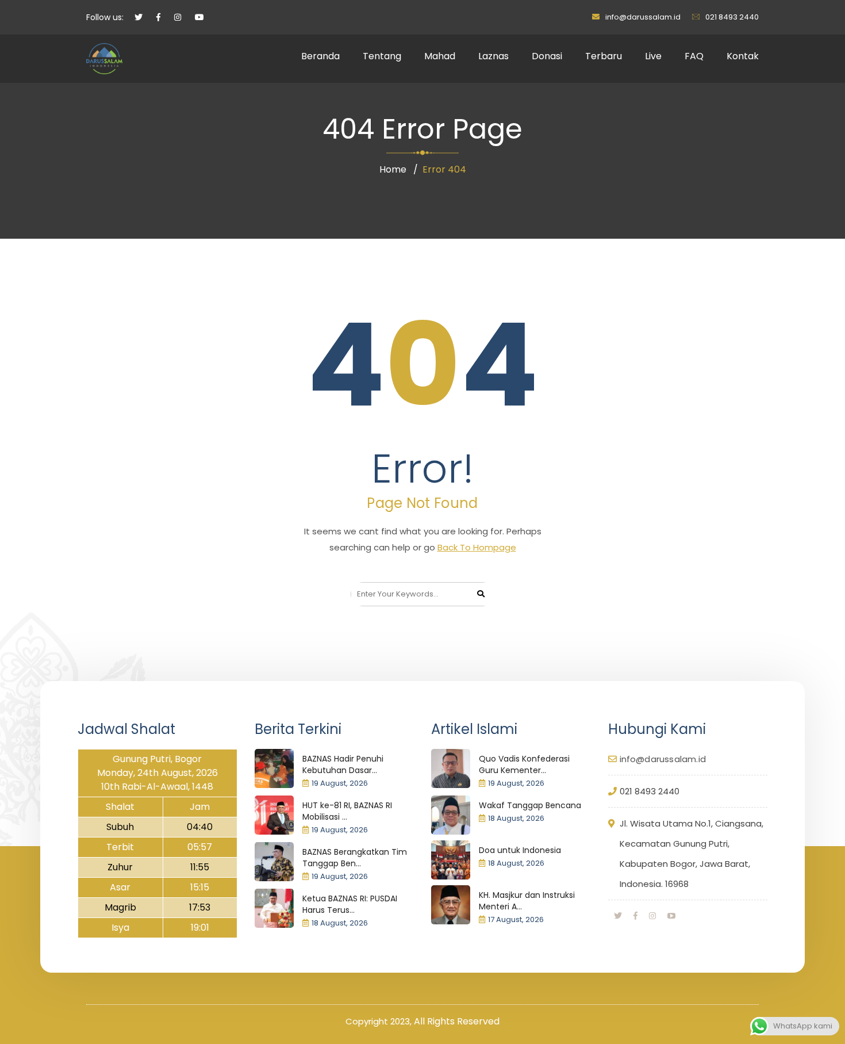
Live (653, 56)
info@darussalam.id (643, 17)
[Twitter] (618, 915)
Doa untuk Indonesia (520, 850)
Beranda (320, 56)
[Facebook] (635, 915)
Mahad (439, 56)
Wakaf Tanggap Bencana (530, 805)
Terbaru (603, 56)
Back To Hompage (476, 547)
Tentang (382, 56)
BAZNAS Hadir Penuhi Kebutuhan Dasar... (342, 764)
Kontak (743, 56)
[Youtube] (671, 915)
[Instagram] (652, 915)
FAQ (694, 56)
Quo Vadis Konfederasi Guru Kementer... (524, 764)
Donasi (547, 56)
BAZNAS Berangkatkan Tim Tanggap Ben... (354, 857)
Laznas (493, 56)
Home (392, 169)
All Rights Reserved (457, 1021)
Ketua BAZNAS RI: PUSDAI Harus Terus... (349, 904)
